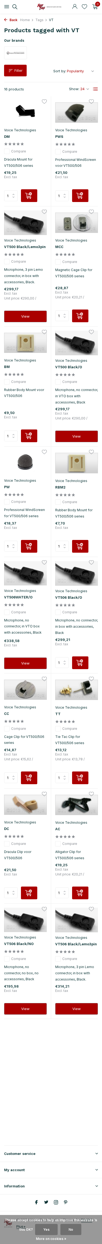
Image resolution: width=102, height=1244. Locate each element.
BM (7, 367)
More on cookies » (51, 1239)
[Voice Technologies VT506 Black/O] (76, 573)
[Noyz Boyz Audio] (51, 7)
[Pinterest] (66, 1203)
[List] (95, 89)
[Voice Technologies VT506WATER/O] (25, 573)
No (71, 1229)
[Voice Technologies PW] (25, 463)
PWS (59, 137)
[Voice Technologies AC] (76, 805)
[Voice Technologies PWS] (76, 112)
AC (57, 829)
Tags (39, 20)
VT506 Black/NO (19, 944)
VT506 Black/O (68, 597)
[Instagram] (56, 1203)
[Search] (14, 6)
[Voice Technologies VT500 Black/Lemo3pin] (25, 222)
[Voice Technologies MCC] (76, 222)
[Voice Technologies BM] (25, 343)
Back (13, 20)
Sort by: (59, 71)
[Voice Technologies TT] (76, 690)
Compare (18, 151)
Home (25, 20)
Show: (74, 89)
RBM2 (60, 487)
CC (6, 714)
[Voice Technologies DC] (25, 805)
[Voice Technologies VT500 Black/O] (76, 343)
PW (7, 487)
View (25, 316)
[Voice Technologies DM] (25, 112)
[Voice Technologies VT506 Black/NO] (25, 920)
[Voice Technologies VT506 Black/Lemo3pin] (76, 920)
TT (58, 714)
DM (7, 137)
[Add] (29, 195)
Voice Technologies (20, 130)
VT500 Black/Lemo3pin (25, 247)
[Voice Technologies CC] (25, 690)
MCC (59, 247)
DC (6, 829)
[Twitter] (46, 1203)
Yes (46, 1229)
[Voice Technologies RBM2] (76, 463)
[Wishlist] (84, 7)
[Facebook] (36, 1203)
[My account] (74, 7)
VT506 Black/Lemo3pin (76, 944)
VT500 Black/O (68, 367)
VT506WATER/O (18, 597)
